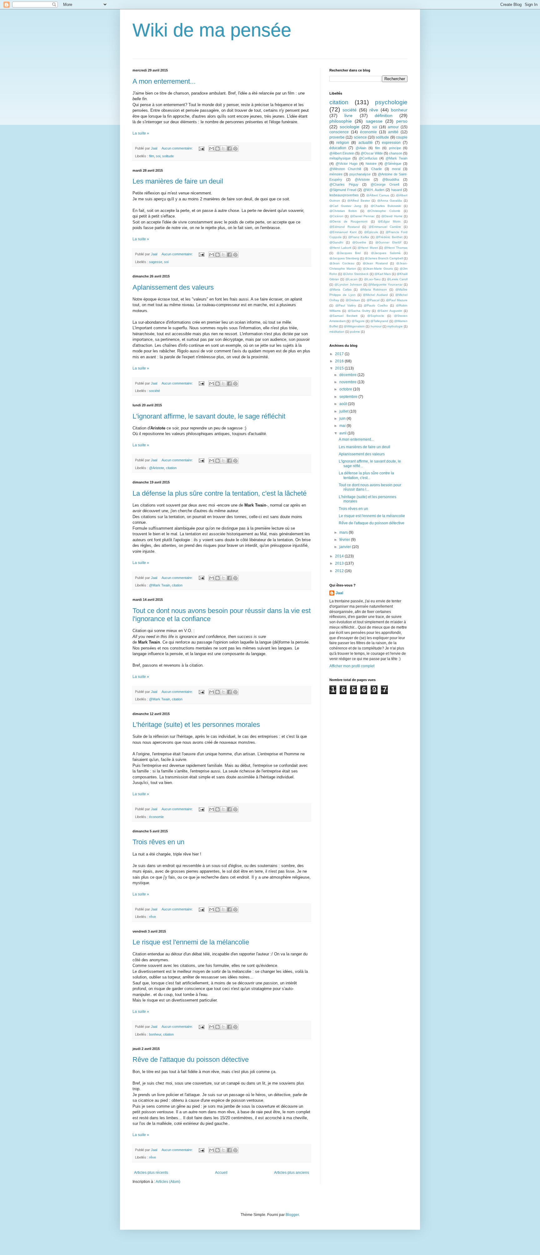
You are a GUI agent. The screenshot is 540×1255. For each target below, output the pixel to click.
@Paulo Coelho (376, 305)
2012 (340, 571)
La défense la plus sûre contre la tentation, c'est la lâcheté (219, 493)
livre (348, 115)
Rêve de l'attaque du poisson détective (190, 1059)
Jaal (339, 593)
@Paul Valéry (345, 305)
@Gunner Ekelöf (388, 242)
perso (402, 121)
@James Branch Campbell (384, 258)
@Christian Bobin (343, 211)
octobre (346, 389)
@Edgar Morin (389, 221)
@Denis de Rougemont (348, 221)
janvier (345, 547)
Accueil (221, 1172)
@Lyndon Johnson (348, 284)
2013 (340, 563)
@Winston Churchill (345, 169)
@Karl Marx (382, 274)
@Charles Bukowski (386, 206)
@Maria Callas (340, 289)
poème (355, 331)
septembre (348, 397)
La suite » (140, 133)
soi (158, 156)
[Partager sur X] (223, 148)
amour (393, 127)
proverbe (337, 137)
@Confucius (368, 158)
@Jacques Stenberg (344, 258)
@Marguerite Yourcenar (385, 284)
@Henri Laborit (340, 247)
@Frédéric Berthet (389, 237)
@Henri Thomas (396, 247)
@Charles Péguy (343, 184)
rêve (152, 917)
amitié (393, 132)
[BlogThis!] (217, 148)
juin (343, 418)
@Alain (361, 148)
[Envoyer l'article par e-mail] (201, 148)
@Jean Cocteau (341, 263)
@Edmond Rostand (344, 226)
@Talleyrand (379, 321)
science (360, 137)
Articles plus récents (151, 1172)
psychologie (391, 102)
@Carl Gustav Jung (345, 206)
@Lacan (351, 279)
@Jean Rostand (375, 263)
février (345, 539)
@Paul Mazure (397, 300)
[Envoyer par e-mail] (211, 148)
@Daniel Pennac (362, 216)
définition (383, 115)
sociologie (349, 126)
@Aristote (156, 468)
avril (343, 433)
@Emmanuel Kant (343, 232)
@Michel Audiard (375, 295)
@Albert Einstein (341, 153)
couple (402, 137)
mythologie (395, 326)
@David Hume (391, 216)
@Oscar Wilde (372, 153)
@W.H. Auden (373, 190)
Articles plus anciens (291, 1172)
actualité (365, 142)
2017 (340, 354)
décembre (348, 375)
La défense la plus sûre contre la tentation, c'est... (366, 475)
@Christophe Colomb (383, 211)
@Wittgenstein (354, 326)
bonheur (155, 1034)
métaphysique (340, 158)
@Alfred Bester (358, 200)
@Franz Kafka (358, 237)
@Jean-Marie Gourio (378, 268)
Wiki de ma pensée (211, 30)
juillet (344, 411)
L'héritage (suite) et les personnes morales (196, 724)
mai (343, 426)
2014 (340, 556)
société (154, 391)
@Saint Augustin (389, 310)
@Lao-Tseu (372, 279)
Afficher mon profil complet (351, 666)
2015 (340, 368)
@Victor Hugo (347, 163)
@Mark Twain (159, 585)
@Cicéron (336, 216)
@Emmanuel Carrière (385, 226)
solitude (168, 156)
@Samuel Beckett (343, 315)
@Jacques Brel (349, 253)
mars (344, 532)
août (343, 404)
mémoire (335, 174)
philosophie (340, 121)
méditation (336, 331)
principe (395, 148)
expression (391, 142)
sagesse (155, 262)
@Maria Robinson (373, 289)
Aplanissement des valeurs (173, 287)
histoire (371, 163)
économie (156, 817)
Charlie (376, 169)
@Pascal (373, 300)
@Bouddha (390, 179)
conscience (339, 132)
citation (171, 468)
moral (396, 169)
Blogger (292, 1215)
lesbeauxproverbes (344, 195)
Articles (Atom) (168, 1181)
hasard (396, 190)
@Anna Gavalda (389, 200)
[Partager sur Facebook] (229, 148)
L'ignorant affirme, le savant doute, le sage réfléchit (208, 416)
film (151, 156)
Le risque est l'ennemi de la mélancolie (190, 942)
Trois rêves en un (158, 842)
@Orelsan (353, 300)
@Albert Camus (377, 195)
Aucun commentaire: (178, 148)
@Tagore (358, 321)
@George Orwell (385, 184)
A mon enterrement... (164, 81)
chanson (395, 153)
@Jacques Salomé (386, 253)
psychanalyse (360, 174)
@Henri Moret (368, 247)
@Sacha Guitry (359, 310)
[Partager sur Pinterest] (235, 148)
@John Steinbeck (355, 274)
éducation (337, 148)
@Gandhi (336, 242)
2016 (340, 361)
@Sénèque (392, 163)
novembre (348, 382)
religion (342, 142)
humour (376, 326)
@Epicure (371, 232)
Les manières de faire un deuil (177, 181)
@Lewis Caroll (397, 279)
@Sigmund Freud (342, 190)
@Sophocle (375, 315)
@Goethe (359, 242)
